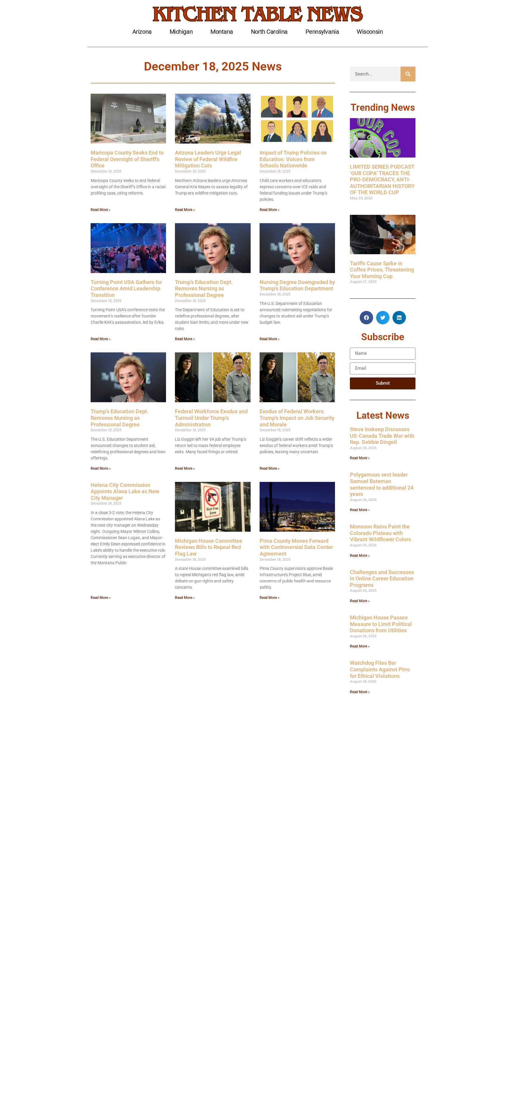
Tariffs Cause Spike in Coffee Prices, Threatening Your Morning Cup (382, 269)
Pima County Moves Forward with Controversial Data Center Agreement (296, 547)
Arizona (142, 31)
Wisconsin (370, 31)
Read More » (101, 210)
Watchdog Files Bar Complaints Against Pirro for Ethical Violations (380, 669)
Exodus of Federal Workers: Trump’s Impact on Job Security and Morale (297, 417)
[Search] (408, 74)
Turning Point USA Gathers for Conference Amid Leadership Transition (126, 288)
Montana (221, 31)
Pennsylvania (322, 31)
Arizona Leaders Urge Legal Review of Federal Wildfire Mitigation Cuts (208, 159)
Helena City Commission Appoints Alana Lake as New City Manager (125, 491)
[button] (366, 317)
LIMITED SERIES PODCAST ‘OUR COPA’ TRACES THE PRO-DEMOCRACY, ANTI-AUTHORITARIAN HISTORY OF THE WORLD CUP (382, 179)
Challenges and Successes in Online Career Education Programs (382, 578)
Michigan (181, 31)
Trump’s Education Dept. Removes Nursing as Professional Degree (204, 288)
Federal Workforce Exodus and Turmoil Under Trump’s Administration (211, 417)
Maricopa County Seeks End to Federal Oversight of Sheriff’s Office (127, 159)
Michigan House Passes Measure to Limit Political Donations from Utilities (381, 623)
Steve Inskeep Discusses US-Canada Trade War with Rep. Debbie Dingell (382, 435)
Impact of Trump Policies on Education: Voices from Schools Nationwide (293, 159)
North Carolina (269, 31)
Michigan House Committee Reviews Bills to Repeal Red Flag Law (208, 547)
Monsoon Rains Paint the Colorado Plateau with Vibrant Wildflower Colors (380, 532)
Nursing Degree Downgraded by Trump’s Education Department (297, 285)
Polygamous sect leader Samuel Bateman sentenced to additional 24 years (381, 484)
